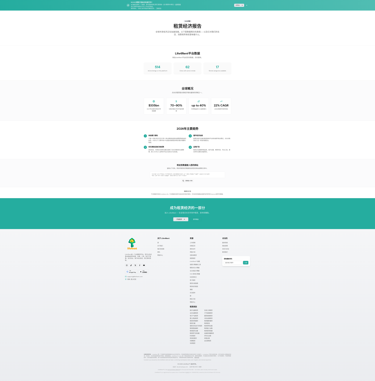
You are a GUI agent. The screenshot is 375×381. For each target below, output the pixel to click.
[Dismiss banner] (246, 5)
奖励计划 (192, 252)
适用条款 (178, 4)
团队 (158, 252)
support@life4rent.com (135, 276)
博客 (191, 289)
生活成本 (192, 293)
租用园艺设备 (194, 331)
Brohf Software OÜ (182, 367)
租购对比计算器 (194, 268)
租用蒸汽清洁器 (194, 333)
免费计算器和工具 (195, 264)
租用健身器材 (194, 328)
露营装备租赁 (208, 316)
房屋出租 (207, 338)
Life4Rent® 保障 (195, 261)
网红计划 (192, 299)
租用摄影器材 (208, 321)
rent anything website (174, 369)
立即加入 (237, 5)
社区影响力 (193, 277)
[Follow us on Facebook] (139, 265)
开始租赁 (179, 219)
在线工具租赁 (208, 310)
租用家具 (207, 323)
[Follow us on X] (135, 265)
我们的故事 (160, 249)
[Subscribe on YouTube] (144, 265)
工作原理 (192, 243)
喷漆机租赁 (193, 338)
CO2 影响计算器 (195, 274)
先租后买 (192, 246)
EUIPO (187, 372)
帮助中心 (160, 255)
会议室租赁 (207, 341)
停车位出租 (207, 336)
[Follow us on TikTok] (131, 265)
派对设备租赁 (194, 313)
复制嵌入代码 (188, 181)
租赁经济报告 (194, 286)
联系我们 (225, 252)
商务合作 (192, 249)
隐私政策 (225, 246)
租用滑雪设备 (208, 326)
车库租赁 (192, 343)
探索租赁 (192, 258)
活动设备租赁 (208, 318)
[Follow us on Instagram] (127, 265)
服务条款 (225, 243)
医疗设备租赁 (194, 310)
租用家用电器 (208, 331)
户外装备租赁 (208, 313)
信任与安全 (225, 249)
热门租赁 (192, 280)
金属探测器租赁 (209, 333)
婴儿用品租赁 (194, 318)
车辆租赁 (192, 341)
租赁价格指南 (194, 283)
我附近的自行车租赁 (196, 326)
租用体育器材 (194, 321)
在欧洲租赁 (193, 255)
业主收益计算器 (194, 271)
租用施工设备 (208, 328)
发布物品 (196, 219)
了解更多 (158, 8)
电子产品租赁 (194, 316)
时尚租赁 (192, 336)
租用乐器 (192, 323)
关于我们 (160, 246)
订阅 (245, 263)
